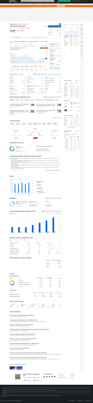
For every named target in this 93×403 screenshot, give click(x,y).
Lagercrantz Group (23, 304)
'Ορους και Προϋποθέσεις (71, 400)
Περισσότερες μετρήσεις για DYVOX (54, 74)
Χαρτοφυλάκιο (61, 375)
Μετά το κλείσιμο (28, 4)
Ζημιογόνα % (76, 83)
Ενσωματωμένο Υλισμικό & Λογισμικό (56, 261)
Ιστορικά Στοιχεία (23, 43)
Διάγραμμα (15, 41)
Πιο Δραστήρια (66, 83)
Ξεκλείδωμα (58, 30)
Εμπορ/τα (73, 25)
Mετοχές (11, 4)
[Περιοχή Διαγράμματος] (12, 46)
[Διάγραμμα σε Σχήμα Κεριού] (10, 46)
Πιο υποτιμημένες (66, 134)
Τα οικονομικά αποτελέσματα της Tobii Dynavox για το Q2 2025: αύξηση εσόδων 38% (19, 105)
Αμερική (45, 4)
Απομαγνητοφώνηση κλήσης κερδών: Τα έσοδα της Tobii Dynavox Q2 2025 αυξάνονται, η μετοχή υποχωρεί (19, 112)
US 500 (65, 40)
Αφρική (60, 4)
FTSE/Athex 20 (66, 37)
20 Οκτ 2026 (41, 88)
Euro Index (65, 45)
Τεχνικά (41, 41)
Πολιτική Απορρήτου (80, 400)
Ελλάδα (21, 4)
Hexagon (53, 304)
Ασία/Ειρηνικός (57, 4)
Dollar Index (66, 43)
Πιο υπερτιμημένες (73, 134)
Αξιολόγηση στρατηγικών (42, 37)
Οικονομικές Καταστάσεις (34, 41)
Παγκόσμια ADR (37, 4)
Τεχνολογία (59, 263)
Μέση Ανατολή (52, 4)
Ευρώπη (48, 4)
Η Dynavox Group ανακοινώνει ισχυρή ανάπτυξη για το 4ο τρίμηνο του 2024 (46, 111)
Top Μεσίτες (66, 100)
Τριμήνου (15, 213)
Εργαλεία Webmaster (62, 377)
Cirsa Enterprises (13, 304)
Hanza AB (43, 304)
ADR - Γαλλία (41, 4)
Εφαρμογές (61, 373)
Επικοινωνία (72, 377)
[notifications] (81, 0)
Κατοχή (12, 273)
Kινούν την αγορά (67, 80)
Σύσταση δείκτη (30, 43)
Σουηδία (59, 267)
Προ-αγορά (23, 4)
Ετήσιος (11, 213)
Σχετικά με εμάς (72, 373)
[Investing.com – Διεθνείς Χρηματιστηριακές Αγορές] (13, 1)
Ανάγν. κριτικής (78, 107)
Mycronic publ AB (33, 304)
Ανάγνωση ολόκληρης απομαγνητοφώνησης (53, 170)
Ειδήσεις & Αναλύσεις (23, 41)
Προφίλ (15, 43)
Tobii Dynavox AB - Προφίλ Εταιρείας (20, 258)
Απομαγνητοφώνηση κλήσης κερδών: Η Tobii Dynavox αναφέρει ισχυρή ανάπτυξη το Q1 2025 (46, 105)
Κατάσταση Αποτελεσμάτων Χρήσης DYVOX (23, 211)
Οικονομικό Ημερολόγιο (40, 2)
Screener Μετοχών (16, 4)
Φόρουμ (46, 41)
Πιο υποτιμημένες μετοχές (67, 131)
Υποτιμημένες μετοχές (65, 4)
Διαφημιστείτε (72, 375)
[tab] (12, 124)
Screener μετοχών (46, 2)
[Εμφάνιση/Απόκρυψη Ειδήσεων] (32, 46)
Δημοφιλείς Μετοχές (68, 115)
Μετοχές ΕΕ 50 (66, 42)
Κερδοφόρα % (72, 83)
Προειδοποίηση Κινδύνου (87, 400)
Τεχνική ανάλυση (15, 121)
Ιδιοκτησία (18, 43)
